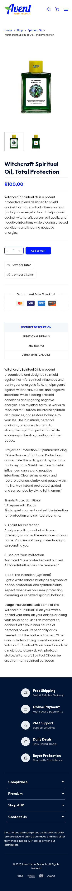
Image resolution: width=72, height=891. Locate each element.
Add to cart (38, 251)
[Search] (48, 9)
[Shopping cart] (57, 9)
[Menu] (66, 9)
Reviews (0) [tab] (36, 345)
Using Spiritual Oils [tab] (36, 354)
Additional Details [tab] (36, 336)
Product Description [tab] (36, 327)
